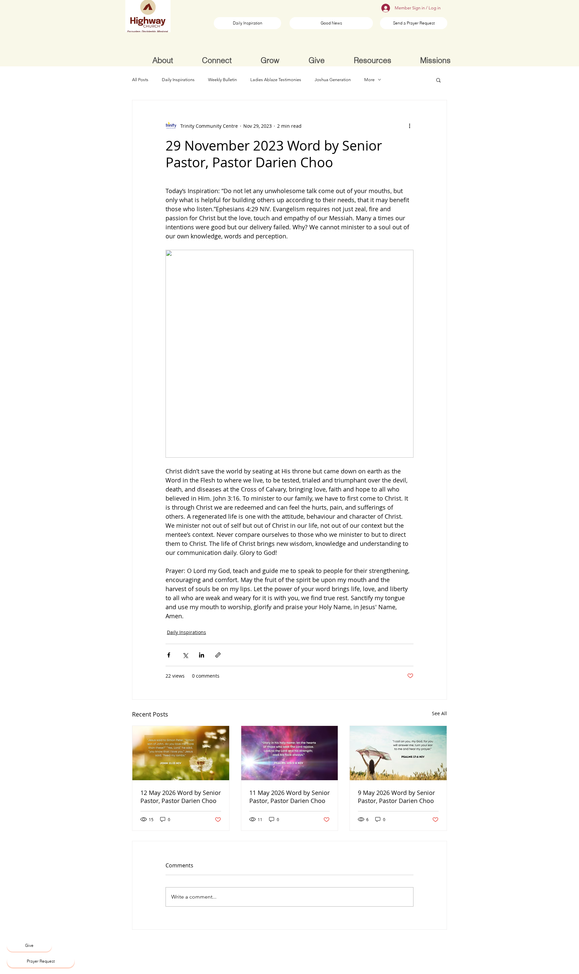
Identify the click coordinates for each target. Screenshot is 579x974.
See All (439, 713)
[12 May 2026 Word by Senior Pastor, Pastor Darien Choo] (180, 753)
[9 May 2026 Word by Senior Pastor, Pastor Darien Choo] (398, 753)
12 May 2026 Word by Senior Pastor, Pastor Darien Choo (180, 797)
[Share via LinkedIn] (201, 655)
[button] (438, 79)
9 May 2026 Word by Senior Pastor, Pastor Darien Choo (396, 797)
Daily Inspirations (178, 79)
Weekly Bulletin (222, 79)
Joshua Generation (333, 79)
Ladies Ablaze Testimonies (275, 79)
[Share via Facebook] (169, 655)
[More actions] (409, 126)
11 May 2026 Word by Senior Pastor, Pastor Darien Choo (289, 797)
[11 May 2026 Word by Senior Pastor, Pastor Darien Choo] (289, 753)
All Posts (140, 79)
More (369, 79)
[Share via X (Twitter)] (185, 655)
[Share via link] (218, 655)
